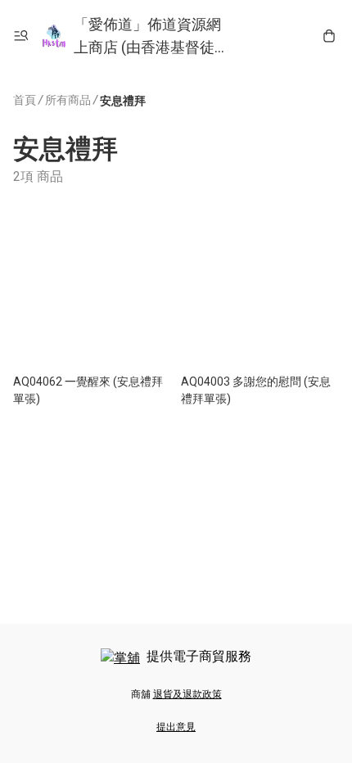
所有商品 (68, 99)
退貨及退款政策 (187, 694)
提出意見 (176, 727)
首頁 (24, 99)
